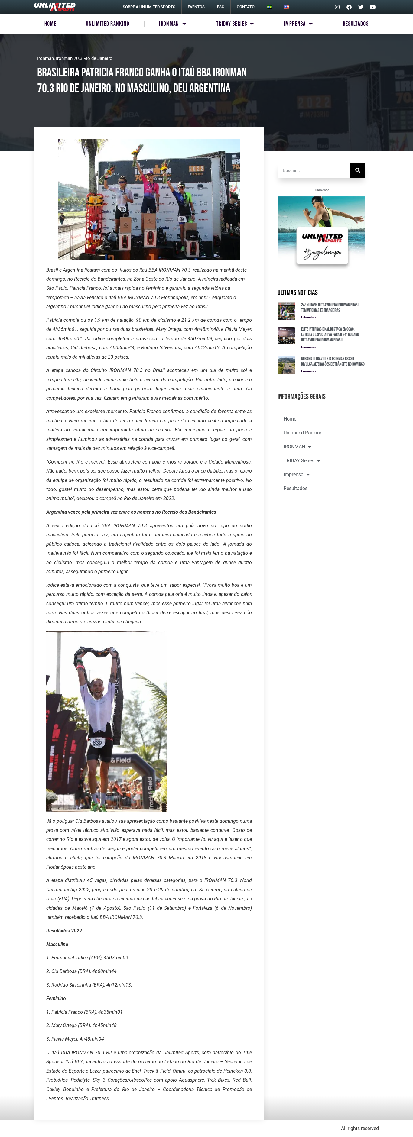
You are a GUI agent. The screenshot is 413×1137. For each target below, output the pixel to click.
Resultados (356, 23)
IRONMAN (169, 23)
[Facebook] (349, 7)
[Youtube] (372, 7)
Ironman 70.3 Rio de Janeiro (84, 58)
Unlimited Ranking (107, 23)
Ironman (45, 58)
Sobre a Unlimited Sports (149, 7)
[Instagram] (337, 7)
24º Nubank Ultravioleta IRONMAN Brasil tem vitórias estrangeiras (330, 307)
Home (50, 23)
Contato (246, 7)
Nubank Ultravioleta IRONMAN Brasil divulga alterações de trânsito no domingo (333, 361)
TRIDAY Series (231, 23)
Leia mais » (308, 317)
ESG (220, 7)
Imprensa (295, 23)
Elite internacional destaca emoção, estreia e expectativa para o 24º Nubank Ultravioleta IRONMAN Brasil (330, 334)
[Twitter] (361, 7)
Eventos (196, 7)
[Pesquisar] (357, 170)
